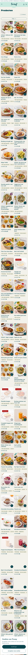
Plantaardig (13, 59)
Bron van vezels (13, 38)
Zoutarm (8, 123)
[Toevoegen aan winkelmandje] (11, 31)
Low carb (12, 188)
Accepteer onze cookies (14, 651)
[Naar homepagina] (14, 4)
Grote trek (3, 79)
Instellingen (14, 647)
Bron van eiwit (24, 38)
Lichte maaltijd (13, 426)
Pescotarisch (10, 253)
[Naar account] (23, 4)
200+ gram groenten (5, 38)
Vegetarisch (13, 123)
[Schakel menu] (1, 4)
